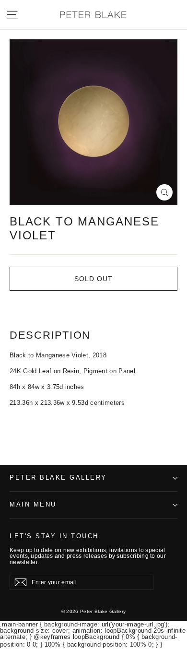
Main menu (33, 504)
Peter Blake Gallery (58, 477)
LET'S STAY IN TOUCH (54, 536)
